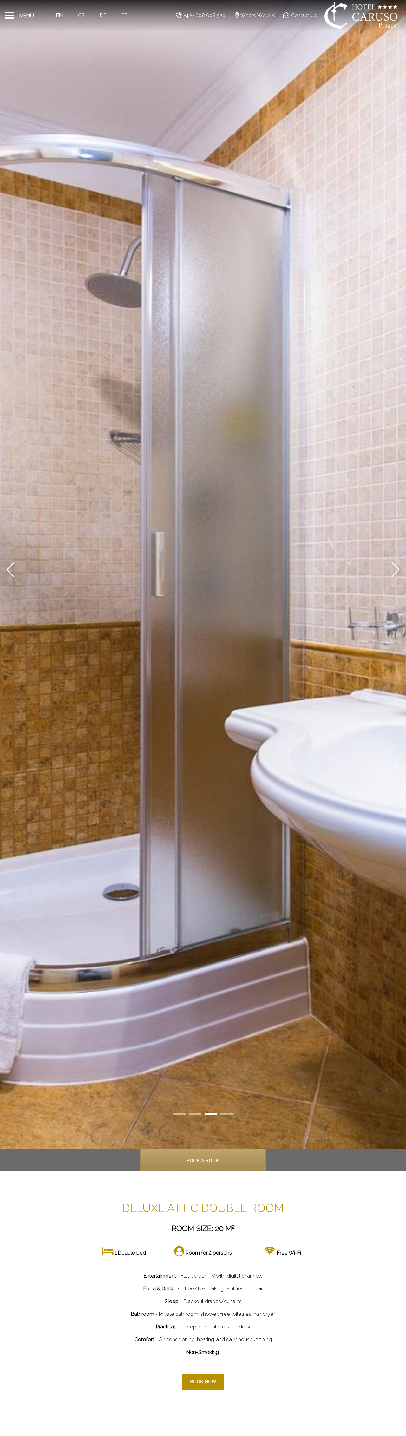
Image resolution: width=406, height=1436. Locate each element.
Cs (81, 15)
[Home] (361, 15)
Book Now (203, 1382)
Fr (124, 15)
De (103, 15)
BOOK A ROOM (203, 1160)
